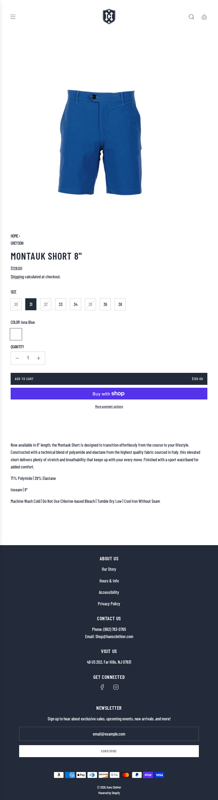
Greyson (17, 243)
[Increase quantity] (38, 358)
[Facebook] (102, 687)
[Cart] (204, 16)
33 (60, 304)
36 (105, 304)
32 (46, 304)
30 (16, 304)
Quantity (17, 346)
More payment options (109, 406)
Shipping (17, 276)
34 (75, 304)
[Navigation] (12, 16)
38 (120, 304)
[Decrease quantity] (17, 358)
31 (31, 304)
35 (90, 304)
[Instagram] (116, 687)
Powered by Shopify (109, 793)
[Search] (191, 16)
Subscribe (109, 751)
